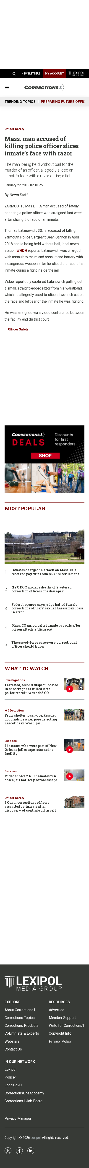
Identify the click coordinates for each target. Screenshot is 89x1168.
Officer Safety (14, 129)
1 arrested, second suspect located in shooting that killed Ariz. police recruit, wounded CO (31, 689)
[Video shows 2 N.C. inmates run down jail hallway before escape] (74, 775)
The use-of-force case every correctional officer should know (44, 645)
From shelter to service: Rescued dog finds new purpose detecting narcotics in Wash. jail (31, 719)
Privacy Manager (18, 1118)
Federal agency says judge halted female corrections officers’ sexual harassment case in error (47, 608)
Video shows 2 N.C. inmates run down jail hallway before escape (31, 778)
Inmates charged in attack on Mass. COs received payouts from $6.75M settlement (45, 572)
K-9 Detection (14, 710)
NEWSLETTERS (31, 73)
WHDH (21, 250)
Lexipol (36, 1137)
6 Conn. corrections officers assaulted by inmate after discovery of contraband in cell (30, 806)
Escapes (11, 741)
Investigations (15, 680)
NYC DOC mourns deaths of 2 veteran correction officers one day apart (41, 589)
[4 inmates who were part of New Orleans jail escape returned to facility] (74, 745)
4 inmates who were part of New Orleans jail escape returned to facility (31, 749)
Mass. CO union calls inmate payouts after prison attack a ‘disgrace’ (45, 627)
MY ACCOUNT (54, 73)
